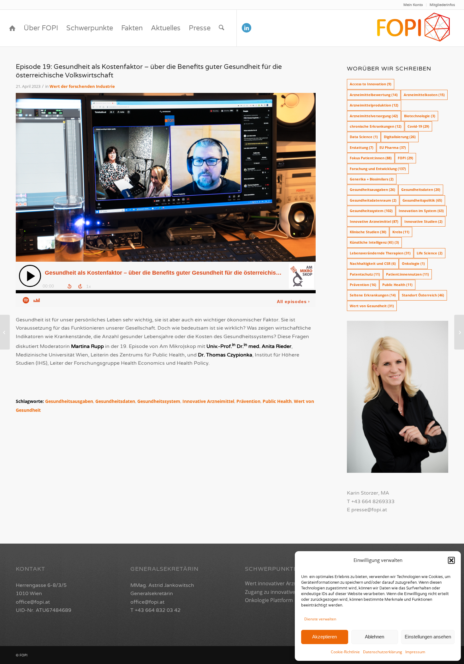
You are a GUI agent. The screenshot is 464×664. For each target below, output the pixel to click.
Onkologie (413, 263)
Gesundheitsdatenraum (373, 200)
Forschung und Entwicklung (378, 168)
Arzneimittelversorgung (374, 115)
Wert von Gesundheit (372, 305)
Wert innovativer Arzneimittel (280, 583)
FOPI (405, 157)
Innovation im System (421, 210)
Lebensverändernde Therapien (380, 253)
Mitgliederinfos (442, 5)
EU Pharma (392, 147)
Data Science (364, 136)
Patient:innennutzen (407, 274)
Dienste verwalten (320, 619)
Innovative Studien (423, 221)
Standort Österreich (423, 295)
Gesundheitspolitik (422, 200)
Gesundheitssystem (158, 401)
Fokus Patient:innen (371, 157)
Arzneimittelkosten (424, 94)
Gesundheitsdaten (115, 401)
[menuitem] (413, 5)
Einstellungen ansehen (428, 636)
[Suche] (221, 28)
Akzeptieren (324, 636)
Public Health (277, 401)
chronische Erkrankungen (376, 126)
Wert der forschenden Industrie (82, 86)
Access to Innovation (370, 84)
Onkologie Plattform (269, 600)
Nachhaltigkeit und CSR (373, 263)
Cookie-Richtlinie (345, 652)
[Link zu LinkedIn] (246, 28)
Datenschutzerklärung (382, 652)
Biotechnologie (419, 115)
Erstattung (361, 147)
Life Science (430, 253)
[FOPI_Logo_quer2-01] (414, 28)
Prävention (248, 401)
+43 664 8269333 (373, 501)
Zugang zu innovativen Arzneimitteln (288, 591)
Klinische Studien (368, 231)
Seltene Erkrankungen (373, 295)
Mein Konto (413, 5)
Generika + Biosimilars (372, 179)
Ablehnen (374, 636)
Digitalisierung (400, 136)
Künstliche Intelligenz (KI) (374, 242)
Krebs (400, 231)
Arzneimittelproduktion (374, 105)
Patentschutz (365, 274)
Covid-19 (418, 126)
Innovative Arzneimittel (208, 401)
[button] (451, 560)
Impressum (415, 652)
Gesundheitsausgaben (69, 401)
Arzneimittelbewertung (374, 94)
